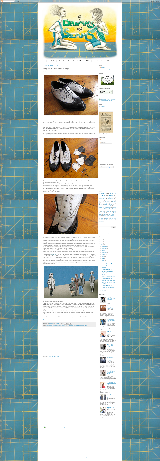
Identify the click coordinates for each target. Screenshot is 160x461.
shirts (105, 204)
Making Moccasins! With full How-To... (111, 298)
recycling (110, 197)
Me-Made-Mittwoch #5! (107, 269)
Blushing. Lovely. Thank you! (108, 280)
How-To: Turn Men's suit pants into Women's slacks (110, 372)
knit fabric (108, 211)
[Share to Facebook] (69, 324)
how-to (67, 325)
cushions (101, 221)
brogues (48, 325)
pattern (110, 204)
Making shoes (110, 60)
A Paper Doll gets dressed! (108, 287)
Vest (104, 215)
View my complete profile (104, 69)
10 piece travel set (107, 208)
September (104, 252)
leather (105, 214)
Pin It (44, 319)
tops (100, 201)
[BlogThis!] (66, 324)
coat (51, 325)
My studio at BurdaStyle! (104, 233)
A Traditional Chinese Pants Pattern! (110, 333)
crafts (114, 207)
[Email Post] (62, 323)
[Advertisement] (69, 341)
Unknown (51, 323)
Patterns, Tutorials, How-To (99, 60)
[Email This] (64, 324)
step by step (111, 214)
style (83, 325)
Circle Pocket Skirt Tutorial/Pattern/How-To (111, 384)
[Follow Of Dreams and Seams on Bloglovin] (106, 167)
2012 (102, 243)
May (103, 258)
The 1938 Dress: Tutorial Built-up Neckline (111, 359)
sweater (108, 216)
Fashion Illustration (62, 60)
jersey (102, 211)
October (104, 250)
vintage (107, 201)
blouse (114, 201)
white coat (53, 254)
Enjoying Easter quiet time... (108, 265)
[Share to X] (68, 324)
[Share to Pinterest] (71, 324)
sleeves (106, 218)
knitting (102, 218)
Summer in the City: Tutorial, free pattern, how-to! (111, 320)
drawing (54, 325)
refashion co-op (109, 200)
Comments (103, 142)
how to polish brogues (60, 325)
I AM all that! (104, 267)
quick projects (105, 203)
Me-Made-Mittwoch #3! (107, 285)
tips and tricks (113, 218)
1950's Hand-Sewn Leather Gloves (110, 345)
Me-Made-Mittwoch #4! (107, 278)
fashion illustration (111, 210)
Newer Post (45, 354)
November (104, 248)
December (104, 246)
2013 (102, 241)
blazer (108, 215)
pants (114, 211)
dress (100, 200)
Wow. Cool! (104, 274)
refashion (101, 198)
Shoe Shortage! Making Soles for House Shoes (111, 307)
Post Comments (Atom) (54, 356)
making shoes (108, 207)
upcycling (110, 198)
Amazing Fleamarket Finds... (108, 263)
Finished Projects (52, 60)
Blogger (86, 457)
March (103, 290)
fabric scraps (102, 216)
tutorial (86, 325)
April (103, 260)
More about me (71, 60)
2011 (102, 245)
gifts (100, 215)
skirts (100, 214)
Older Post (92, 354)
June (103, 256)
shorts (107, 219)
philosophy (71, 325)
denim (102, 219)
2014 (102, 239)
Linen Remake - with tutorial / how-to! (111, 396)
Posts (102, 140)
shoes (80, 325)
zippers (112, 219)
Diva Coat (114, 216)
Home (44, 60)
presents (103, 212)
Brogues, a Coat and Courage (108, 276)
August (103, 254)
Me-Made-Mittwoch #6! (107, 262)
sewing (101, 193)
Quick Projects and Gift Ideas (83, 60)
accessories (102, 210)
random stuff (76, 325)
